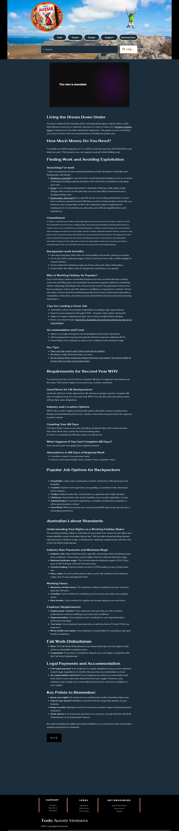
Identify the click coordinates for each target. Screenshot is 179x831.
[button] (75, 37)
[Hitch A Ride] (40, 14)
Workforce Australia (60, 178)
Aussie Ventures (64, 820)
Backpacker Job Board (62, 198)
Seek (53, 188)
